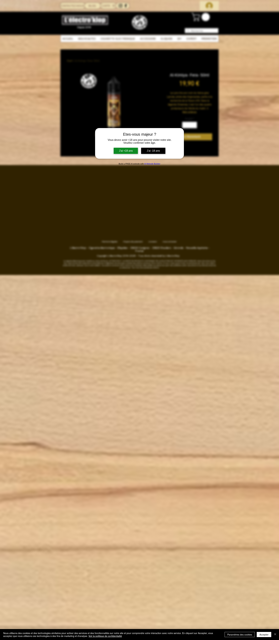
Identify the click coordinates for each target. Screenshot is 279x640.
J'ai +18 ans (126, 150)
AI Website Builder (152, 164)
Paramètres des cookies (239, 634)
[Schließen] (275, 634)
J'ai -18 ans (153, 150)
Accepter (264, 634)
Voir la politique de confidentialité (105, 636)
